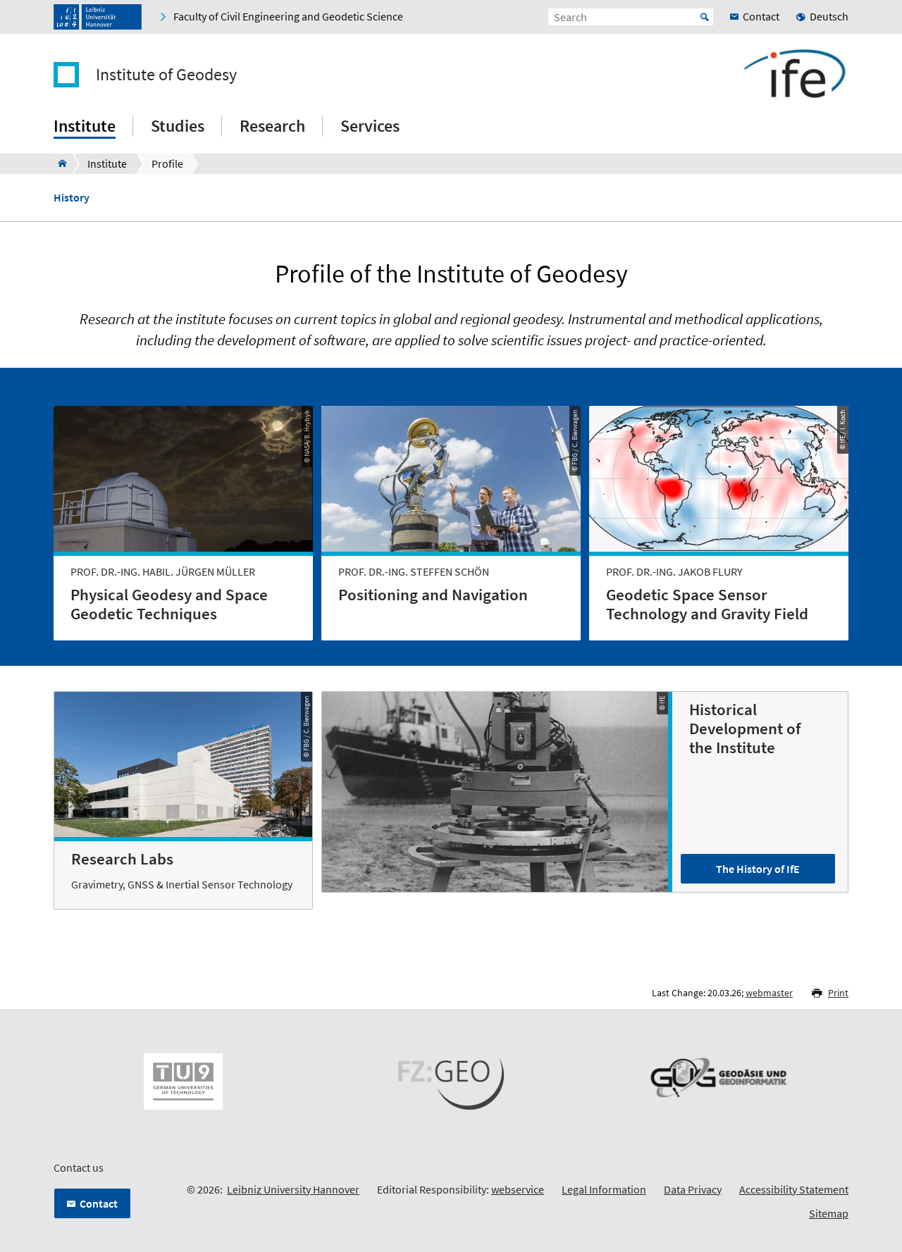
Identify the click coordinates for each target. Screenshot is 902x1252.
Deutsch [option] (829, 16)
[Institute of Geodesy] (58, 163)
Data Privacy (693, 1189)
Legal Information (604, 1189)
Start (704, 16)
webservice (517, 1189)
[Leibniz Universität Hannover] (98, 17)
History (71, 197)
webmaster (769, 992)
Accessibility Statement (793, 1189)
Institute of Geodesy (166, 74)
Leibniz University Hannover (293, 1189)
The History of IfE (758, 869)
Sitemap (828, 1213)
